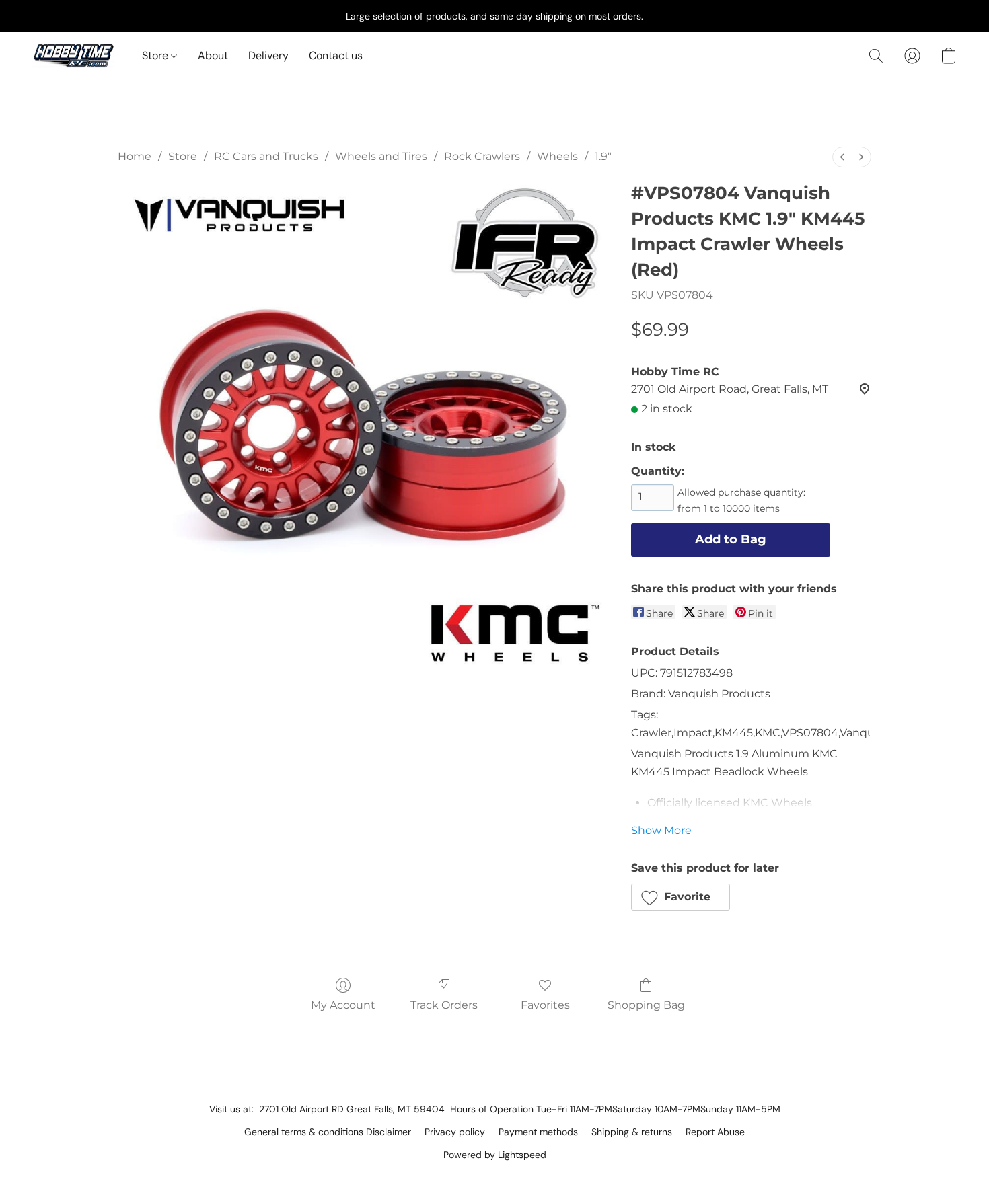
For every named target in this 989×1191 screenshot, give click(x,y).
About (213, 55)
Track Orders (444, 1005)
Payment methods (538, 1132)
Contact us (336, 55)
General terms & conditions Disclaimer (327, 1132)
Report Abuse (715, 1132)
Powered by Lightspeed (494, 1155)
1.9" (603, 156)
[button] (73, 56)
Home (134, 156)
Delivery (268, 55)
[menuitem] (842, 157)
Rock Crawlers (482, 156)
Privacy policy (455, 1132)
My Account (343, 1005)
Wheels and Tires (381, 156)
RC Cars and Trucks (266, 156)
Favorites (545, 1005)
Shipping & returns (631, 1132)
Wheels (557, 156)
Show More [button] (661, 830)
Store (156, 55)
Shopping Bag (646, 1005)
